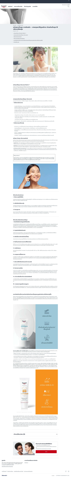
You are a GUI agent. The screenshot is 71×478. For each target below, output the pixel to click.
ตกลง (46, 451)
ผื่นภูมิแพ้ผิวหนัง (39, 157)
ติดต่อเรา (26, 462)
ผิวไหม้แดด (16, 145)
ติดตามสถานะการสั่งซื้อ (66, 4)
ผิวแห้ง (27, 100)
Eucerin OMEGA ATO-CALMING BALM (20, 350)
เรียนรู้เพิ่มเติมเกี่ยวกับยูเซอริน (7, 466)
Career (53, 475)
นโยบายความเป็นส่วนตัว (28, 471)
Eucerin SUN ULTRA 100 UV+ (18, 416)
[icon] (66, 471)
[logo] (4, 6)
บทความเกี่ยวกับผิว (18, 6)
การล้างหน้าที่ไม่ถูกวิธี (18, 128)
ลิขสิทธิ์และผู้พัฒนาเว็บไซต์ (18, 471)
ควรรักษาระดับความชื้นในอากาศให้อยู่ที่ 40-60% (44, 257)
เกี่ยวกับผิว (14, 25)
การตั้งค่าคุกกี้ (4, 471)
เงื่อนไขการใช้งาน (10, 471)
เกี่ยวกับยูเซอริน (27, 6)
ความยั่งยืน (35, 6)
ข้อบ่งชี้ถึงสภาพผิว (20, 25)
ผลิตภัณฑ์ (10, 6)
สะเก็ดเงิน (52, 157)
